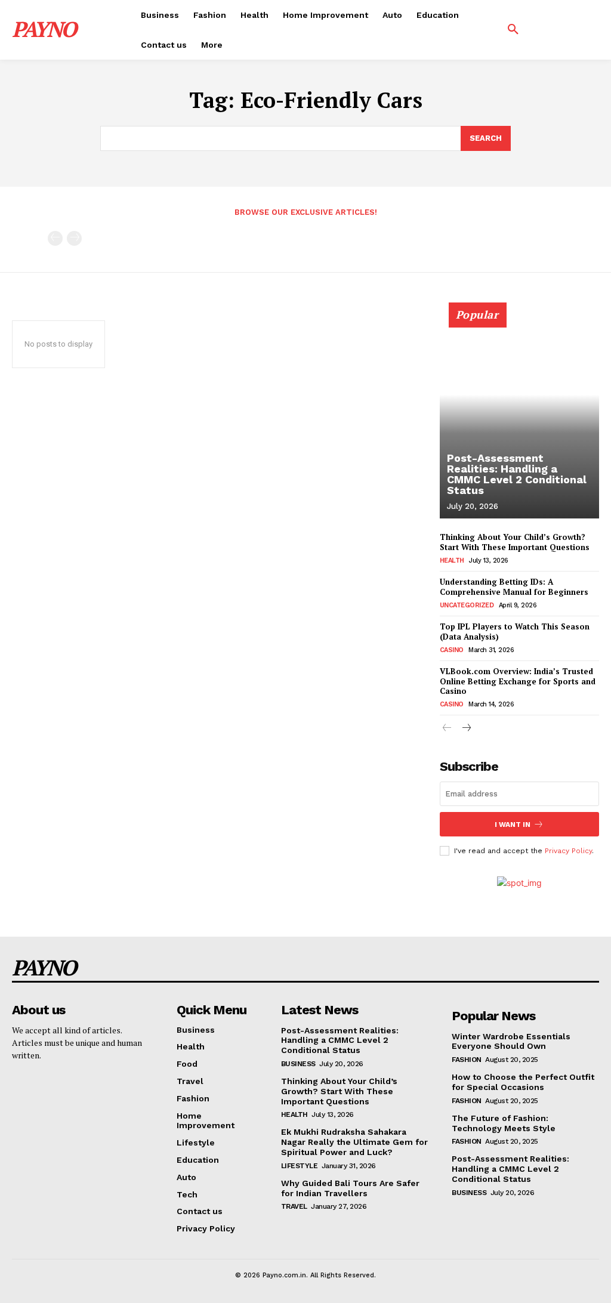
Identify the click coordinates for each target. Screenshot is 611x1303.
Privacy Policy (568, 851)
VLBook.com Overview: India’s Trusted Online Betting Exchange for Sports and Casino (517, 681)
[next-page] (466, 728)
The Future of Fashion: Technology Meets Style (504, 1123)
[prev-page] (55, 238)
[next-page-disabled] (74, 238)
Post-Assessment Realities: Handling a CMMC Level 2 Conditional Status (517, 474)
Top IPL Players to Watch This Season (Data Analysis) (515, 631)
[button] (513, 30)
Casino (452, 650)
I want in (512, 824)
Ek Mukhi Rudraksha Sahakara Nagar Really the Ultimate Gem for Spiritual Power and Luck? (354, 1142)
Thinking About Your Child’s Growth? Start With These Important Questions (515, 542)
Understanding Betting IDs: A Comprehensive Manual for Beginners (514, 586)
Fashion (467, 1059)
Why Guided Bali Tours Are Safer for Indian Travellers (350, 1188)
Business (298, 1064)
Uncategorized (467, 605)
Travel (294, 1206)
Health (452, 560)
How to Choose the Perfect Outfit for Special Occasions (523, 1082)
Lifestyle (299, 1166)
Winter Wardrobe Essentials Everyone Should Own (511, 1041)
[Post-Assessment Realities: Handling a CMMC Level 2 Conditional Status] (519, 417)
